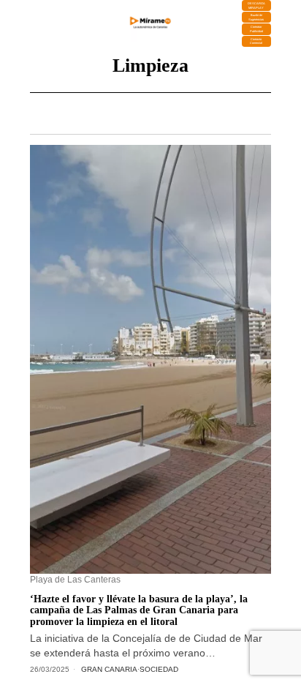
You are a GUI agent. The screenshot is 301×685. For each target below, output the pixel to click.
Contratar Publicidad (256, 29)
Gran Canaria (109, 669)
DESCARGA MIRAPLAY (256, 5)
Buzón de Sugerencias (256, 17)
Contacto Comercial (256, 41)
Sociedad (159, 669)
